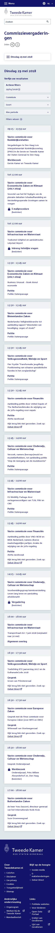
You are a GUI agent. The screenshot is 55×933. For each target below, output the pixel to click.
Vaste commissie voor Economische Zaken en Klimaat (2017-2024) (25, 185)
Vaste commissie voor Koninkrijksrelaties (19, 138)
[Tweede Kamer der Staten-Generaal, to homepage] (18, 12)
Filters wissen (13, 119)
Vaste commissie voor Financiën (25, 398)
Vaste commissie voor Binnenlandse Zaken (19, 315)
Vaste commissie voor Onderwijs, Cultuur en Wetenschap (26, 447)
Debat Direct (13, 426)
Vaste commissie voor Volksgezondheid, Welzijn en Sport (27, 357)
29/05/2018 (12, 89)
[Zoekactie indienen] (48, 21)
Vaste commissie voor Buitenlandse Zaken (19, 800)
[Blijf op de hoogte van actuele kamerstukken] (17, 44)
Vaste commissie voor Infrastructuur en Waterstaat (23, 233)
